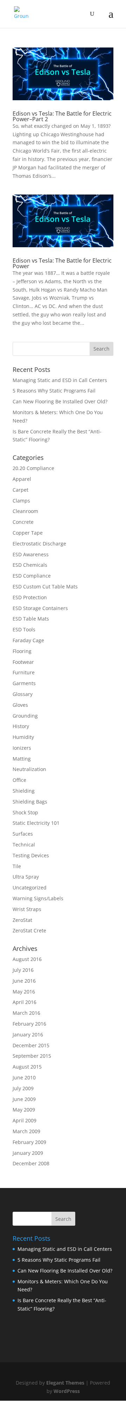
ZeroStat (22, 920)
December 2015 (31, 1045)
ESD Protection (30, 597)
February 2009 (29, 1142)
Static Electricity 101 (36, 823)
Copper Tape (28, 532)
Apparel (22, 479)
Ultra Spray (26, 876)
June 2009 (24, 1099)
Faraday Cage (28, 640)
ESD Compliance (32, 575)
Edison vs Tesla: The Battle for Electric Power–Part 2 (62, 116)
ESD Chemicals (30, 565)
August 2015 (27, 1066)
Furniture (24, 672)
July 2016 (23, 970)
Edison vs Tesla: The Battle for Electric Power (62, 263)
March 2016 (26, 1013)
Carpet (20, 489)
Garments (24, 683)
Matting (22, 758)
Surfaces (23, 833)
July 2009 (23, 1088)
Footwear (23, 662)
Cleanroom (25, 511)
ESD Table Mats (31, 618)
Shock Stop (25, 812)
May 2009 (24, 1109)
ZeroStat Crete (29, 930)
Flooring (22, 651)
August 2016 (27, 959)
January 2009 (28, 1153)
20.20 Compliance (33, 468)
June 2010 (24, 1077)
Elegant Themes (65, 1382)
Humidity (23, 737)
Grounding (25, 715)
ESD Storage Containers (40, 608)
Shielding (24, 790)
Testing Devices (31, 855)
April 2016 (24, 1002)
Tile (17, 866)
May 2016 (24, 991)
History (21, 726)
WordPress (67, 1391)
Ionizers (22, 747)
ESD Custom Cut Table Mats (45, 586)
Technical (24, 844)
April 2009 (24, 1120)
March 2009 (26, 1131)
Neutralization (29, 769)
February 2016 (29, 1023)
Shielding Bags (30, 801)
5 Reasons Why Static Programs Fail (54, 390)
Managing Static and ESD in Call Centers (60, 380)
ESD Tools (24, 629)
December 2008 (31, 1163)
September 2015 (32, 1055)
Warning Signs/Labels (38, 898)
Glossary (23, 694)
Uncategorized (30, 887)
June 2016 (24, 980)
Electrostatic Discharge (39, 543)
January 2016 (28, 1034)
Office (19, 780)
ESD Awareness (31, 554)
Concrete (23, 522)
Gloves (20, 705)
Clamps (21, 500)
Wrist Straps (27, 909)
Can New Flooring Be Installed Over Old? (60, 401)
